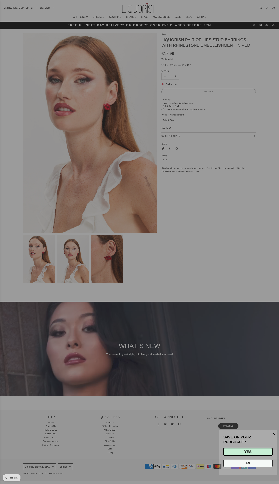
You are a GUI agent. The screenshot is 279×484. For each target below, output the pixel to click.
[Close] (273, 433)
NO (248, 463)
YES (248, 452)
